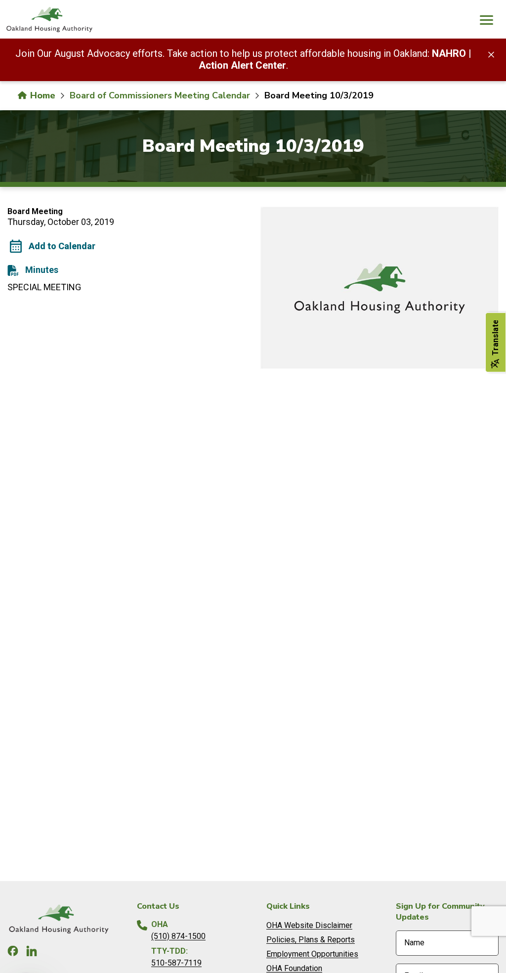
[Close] (491, 54)
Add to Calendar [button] (62, 246)
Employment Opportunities (312, 954)
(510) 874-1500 (178, 936)
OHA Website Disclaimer (309, 925)
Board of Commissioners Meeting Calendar (160, 95)
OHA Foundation (294, 968)
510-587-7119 (176, 963)
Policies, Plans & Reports (310, 939)
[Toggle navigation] (486, 21)
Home (41, 95)
